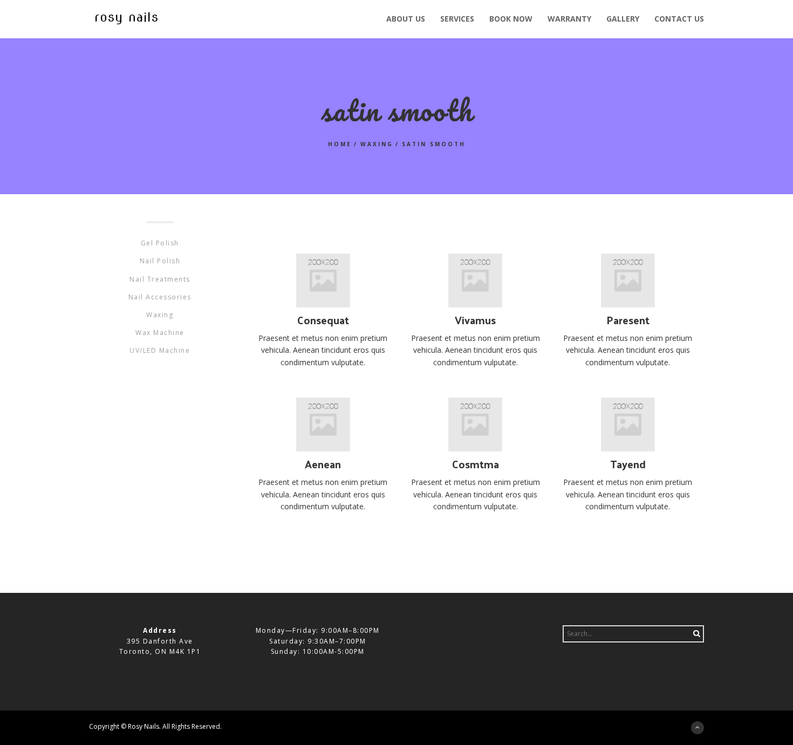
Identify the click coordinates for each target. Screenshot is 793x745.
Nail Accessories (160, 297)
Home (340, 144)
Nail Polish (160, 260)
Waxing (376, 144)
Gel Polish (160, 243)
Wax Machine (159, 332)
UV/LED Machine (159, 350)
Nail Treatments (159, 279)
